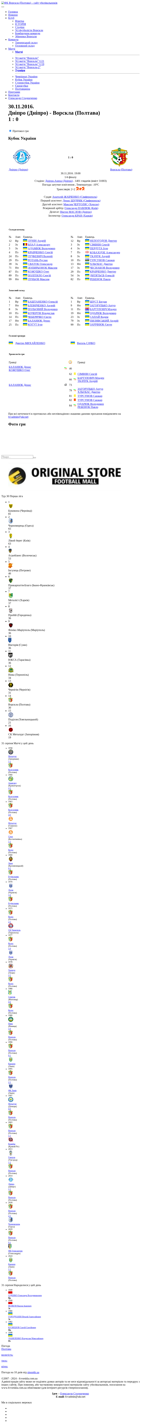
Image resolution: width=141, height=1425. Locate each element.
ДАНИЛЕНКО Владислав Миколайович (25, 1338)
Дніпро (11, 1184)
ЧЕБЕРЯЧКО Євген (39, 316)
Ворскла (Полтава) (121, 169)
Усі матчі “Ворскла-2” (28, 67)
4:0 (9, 815)
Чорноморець (14, 1224)
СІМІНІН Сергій (100, 244)
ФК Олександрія (15, 1251)
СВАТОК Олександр (40, 264)
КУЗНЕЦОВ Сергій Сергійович (22, 1327)
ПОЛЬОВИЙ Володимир (43, 309)
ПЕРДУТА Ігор (99, 248)
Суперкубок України (27, 82)
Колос (10, 850)
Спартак (11, 997)
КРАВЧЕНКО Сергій (40, 252)
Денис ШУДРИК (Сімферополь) (81, 200)
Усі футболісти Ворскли (29, 30)
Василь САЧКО (86, 343)
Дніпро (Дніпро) (18, 169)
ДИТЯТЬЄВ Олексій (102, 275)
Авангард (12, 783)
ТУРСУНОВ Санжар (102, 260)
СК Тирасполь (14, 930)
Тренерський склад (26, 42)
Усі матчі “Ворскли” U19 (29, 64)
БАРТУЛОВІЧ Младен (103, 309)
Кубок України (23, 79)
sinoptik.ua (33, 1372)
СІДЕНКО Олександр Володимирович (25, 1295)
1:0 (9, 895)
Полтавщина (22, 88)
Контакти (13, 95)
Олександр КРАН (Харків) (77, 215)
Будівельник (13, 876)
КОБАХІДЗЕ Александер (105, 252)
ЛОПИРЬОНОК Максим (42, 267)
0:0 (9, 1002)
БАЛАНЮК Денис (39, 320)
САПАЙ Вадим (99, 316)
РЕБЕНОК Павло (100, 279)
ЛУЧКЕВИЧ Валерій (40, 256)
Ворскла (11, 1037)
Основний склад (25, 45)
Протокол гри (21, 131)
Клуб (11, 17)
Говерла (11, 1157)
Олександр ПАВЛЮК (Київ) (81, 208)
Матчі (11, 48)
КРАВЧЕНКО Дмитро (103, 271)
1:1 (9, 761)
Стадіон (19, 27)
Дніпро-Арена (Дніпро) (59, 180)
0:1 (9, 868)
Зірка (10, 863)
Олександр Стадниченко (22, 98)
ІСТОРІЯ (20, 24)
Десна (10, 890)
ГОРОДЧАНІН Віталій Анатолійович (24, 1317)
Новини (13, 14)
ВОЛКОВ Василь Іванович (19, 1306)
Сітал (10, 836)
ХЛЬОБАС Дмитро (101, 264)
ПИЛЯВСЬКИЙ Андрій (104, 320)
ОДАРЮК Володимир (103, 313)
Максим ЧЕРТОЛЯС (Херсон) (81, 204)
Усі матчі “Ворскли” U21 (29, 61)
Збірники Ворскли (26, 36)
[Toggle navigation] (2, 6)
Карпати (11, 1064)
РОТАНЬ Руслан (38, 260)
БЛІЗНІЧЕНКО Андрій (41, 305)
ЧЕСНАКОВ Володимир (105, 267)
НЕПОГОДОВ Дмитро (103, 240)
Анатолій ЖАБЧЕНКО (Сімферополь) (74, 196)
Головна (13, 11)
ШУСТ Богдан (98, 301)
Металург (12, 756)
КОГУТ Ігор (35, 324)
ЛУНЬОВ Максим (38, 279)
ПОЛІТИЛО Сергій (39, 275)
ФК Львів (12, 1090)
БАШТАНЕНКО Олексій (43, 301)
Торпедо (11, 970)
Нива (10, 1023)
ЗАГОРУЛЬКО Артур (103, 305)
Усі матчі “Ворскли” (27, 58)
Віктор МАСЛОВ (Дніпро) (76, 211)
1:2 (9, 1162)
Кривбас (11, 1144)
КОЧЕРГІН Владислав (41, 313)
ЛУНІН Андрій (37, 240)
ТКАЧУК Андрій (100, 256)
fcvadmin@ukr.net (18, 416)
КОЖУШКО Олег (38, 271)
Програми (14, 91)
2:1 (9, 788)
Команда (13, 39)
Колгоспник (13, 770)
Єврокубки (21, 85)
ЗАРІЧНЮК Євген (101, 324)
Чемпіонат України (26, 76)
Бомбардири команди (27, 33)
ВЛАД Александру (39, 244)
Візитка (19, 21)
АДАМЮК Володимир (41, 248)
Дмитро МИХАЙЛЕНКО (30, 343)
